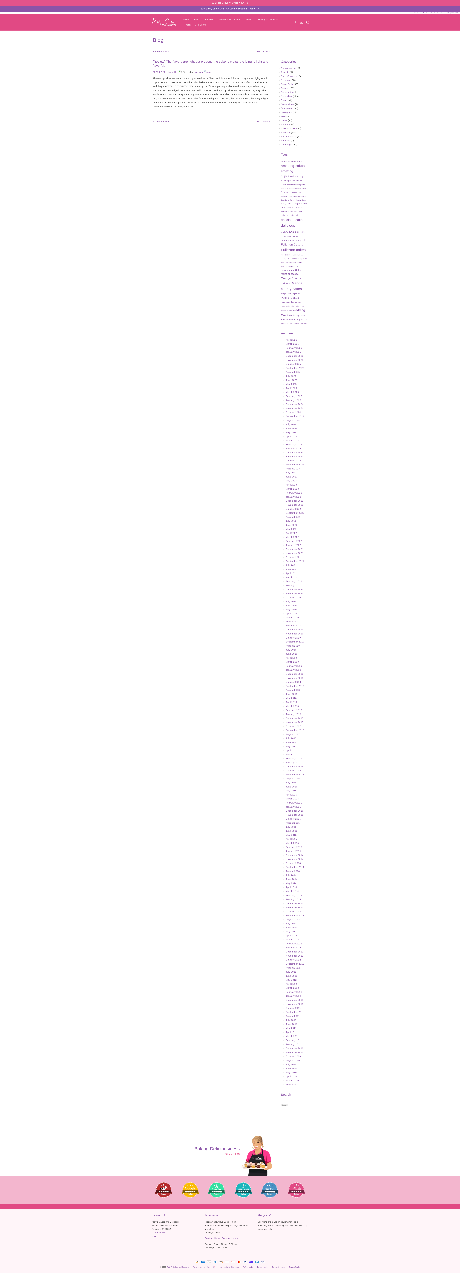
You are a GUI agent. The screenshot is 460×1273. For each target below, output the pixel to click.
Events (285, 100)
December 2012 (294, 951)
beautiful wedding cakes (291, 188)
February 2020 (294, 621)
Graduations (288, 108)
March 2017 (292, 754)
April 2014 (291, 887)
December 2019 (294, 629)
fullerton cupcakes (289, 255)
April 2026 (291, 340)
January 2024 (293, 448)
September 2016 (295, 774)
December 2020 (294, 589)
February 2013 (294, 943)
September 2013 (295, 915)
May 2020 (291, 609)
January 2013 (293, 947)
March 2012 (292, 988)
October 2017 (293, 726)
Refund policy (248, 1267)
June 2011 (291, 1024)
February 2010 (294, 1084)
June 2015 (291, 831)
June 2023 (291, 476)
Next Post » (263, 51)
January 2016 (293, 807)
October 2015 (293, 819)
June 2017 (291, 742)
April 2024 (291, 436)
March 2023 (292, 489)
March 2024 (292, 440)
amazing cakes (293, 166)
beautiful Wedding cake (296, 185)
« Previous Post (161, 51)
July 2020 (291, 601)
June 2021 (291, 569)
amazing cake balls (291, 161)
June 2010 (291, 1068)
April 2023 (291, 484)
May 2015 (291, 835)
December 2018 (294, 674)
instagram (292, 266)
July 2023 (291, 472)
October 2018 (293, 682)
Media (284, 116)
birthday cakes (286, 196)
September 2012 (295, 964)
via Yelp (199, 72)
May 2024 (291, 432)
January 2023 (293, 497)
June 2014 (291, 879)
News (284, 120)
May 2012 (291, 980)
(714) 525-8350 (452, 13)
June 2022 (291, 525)
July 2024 (291, 424)
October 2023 (293, 460)
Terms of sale (294, 1267)
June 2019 (291, 654)
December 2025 (294, 356)
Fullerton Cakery (292, 244)
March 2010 (292, 1080)
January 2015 (293, 851)
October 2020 (293, 597)
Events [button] (249, 19)
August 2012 (293, 967)
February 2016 (294, 802)
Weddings (286, 144)
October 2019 (293, 637)
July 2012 (291, 972)
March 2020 (292, 617)
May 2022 (291, 529)
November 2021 (294, 553)
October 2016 (293, 770)
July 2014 (291, 875)
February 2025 (294, 396)
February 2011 (294, 1040)
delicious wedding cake (294, 240)
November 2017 (294, 722)
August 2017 (293, 734)
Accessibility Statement (230, 1267)
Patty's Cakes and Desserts (178, 1267)
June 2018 (291, 694)
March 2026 (292, 344)
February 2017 (294, 758)
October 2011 (293, 1008)
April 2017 (291, 750)
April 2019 (291, 658)
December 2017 (294, 718)
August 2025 (293, 372)
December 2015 (294, 811)
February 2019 (294, 666)
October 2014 (293, 863)
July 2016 (291, 782)
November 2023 (294, 456)
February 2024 (294, 444)
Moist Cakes (295, 270)
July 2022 (291, 521)
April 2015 (291, 839)
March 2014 (292, 891)
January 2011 (293, 1044)
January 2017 (293, 762)
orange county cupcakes (290, 294)
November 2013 (294, 907)
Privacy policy (263, 1267)
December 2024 (294, 404)
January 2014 (293, 899)
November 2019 (294, 633)
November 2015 (294, 815)
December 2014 (294, 855)
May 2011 (291, 1028)
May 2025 (291, 384)
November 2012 (294, 956)
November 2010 (294, 1052)
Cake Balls (287, 84)
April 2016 (291, 794)
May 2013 (291, 931)
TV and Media (288, 136)
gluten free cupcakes (299, 259)
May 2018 (291, 698)
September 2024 (295, 416)
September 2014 (295, 867)
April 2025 (291, 388)
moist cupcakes (290, 274)
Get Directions (439, 13)
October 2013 (293, 911)
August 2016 (293, 778)
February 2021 (294, 581)
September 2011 (295, 1012)
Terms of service (278, 1267)
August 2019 (293, 646)
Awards (285, 72)
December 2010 (294, 1048)
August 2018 (293, 690)
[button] (196, 19)
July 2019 (291, 649)
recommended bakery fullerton (291, 306)
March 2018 (292, 706)
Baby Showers (289, 76)
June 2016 (291, 786)
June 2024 (291, 428)
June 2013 (291, 927)
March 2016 (292, 798)
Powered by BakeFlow (202, 1267)
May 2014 (291, 883)
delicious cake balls (290, 215)
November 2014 (294, 859)
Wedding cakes (299, 319)
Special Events (289, 128)
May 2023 (291, 480)
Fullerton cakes (293, 250)
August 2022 (293, 517)
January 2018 (293, 714)
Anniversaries (288, 68)
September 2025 (295, 368)
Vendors (285, 140)
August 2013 (293, 919)
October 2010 (293, 1056)
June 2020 (291, 605)
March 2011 (292, 1036)
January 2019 (293, 670)
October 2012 (293, 959)
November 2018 (294, 678)
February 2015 (294, 847)
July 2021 (291, 565)
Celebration (287, 92)
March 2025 (292, 392)
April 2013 (291, 935)
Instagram (286, 112)
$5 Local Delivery (415, 13)
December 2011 (294, 1000)
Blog (158, 40)
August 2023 (293, 468)
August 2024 (293, 420)
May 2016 (291, 790)
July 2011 (291, 1020)
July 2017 (291, 738)
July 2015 (291, 827)
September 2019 (295, 641)
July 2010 (291, 1064)
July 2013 (291, 923)
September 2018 (295, 686)
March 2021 (292, 577)
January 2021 (293, 585)
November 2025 (294, 360)
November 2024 (294, 408)
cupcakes (286, 207)
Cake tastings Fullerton (297, 204)
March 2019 (292, 662)
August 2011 (293, 1016)
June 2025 (291, 380)
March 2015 (292, 843)
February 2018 (294, 710)
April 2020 (291, 613)
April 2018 (291, 702)
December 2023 (294, 452)
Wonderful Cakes (287, 323)
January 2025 (293, 400)
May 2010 (291, 1072)
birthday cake (296, 192)
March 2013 (292, 939)
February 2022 (294, 541)
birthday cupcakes (299, 196)
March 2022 (292, 537)
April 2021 (291, 573)
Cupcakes (286, 96)
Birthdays (286, 80)
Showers (286, 124)
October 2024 (293, 412)
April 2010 (291, 1076)
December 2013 (294, 903)
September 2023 (295, 464)
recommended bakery (291, 302)
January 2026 (293, 352)
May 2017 (291, 746)
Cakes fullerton (295, 200)
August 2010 (293, 1060)
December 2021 (294, 549)
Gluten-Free (287, 104)
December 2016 (294, 766)
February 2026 (294, 348)
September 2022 (295, 513)
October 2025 (293, 364)
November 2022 (294, 505)
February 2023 (294, 493)
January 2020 (293, 625)
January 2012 (293, 996)
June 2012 (291, 976)
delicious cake (296, 211)
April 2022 (291, 533)
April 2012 (291, 984)
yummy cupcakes (300, 323)
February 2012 (294, 992)
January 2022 (293, 545)
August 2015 (293, 823)
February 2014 (294, 895)
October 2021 (293, 557)
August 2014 (293, 871)
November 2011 (294, 1004)
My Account (427, 13)
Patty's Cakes (290, 297)
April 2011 (291, 1032)
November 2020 (294, 593)
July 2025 (291, 376)
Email (154, 1236)
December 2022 (294, 501)
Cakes (284, 88)
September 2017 (295, 730)
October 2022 (293, 509)
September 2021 (295, 561)
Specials (285, 132)
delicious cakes (293, 220)
